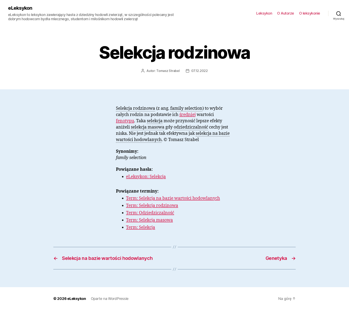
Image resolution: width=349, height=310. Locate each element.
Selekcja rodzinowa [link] (135, 108)
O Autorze (285, 13)
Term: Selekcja (140, 227)
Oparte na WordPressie (109, 298)
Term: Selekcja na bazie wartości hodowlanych (173, 198)
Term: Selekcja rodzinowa (152, 205)
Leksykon (264, 13)
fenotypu (125, 121)
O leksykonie (309, 13)
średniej (187, 114)
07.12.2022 (199, 71)
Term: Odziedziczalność (150, 213)
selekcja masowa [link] (147, 127)
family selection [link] (186, 108)
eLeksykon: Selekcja (146, 176)
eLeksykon (20, 8)
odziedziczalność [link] (191, 127)
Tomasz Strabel (168, 71)
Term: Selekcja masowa (149, 220)
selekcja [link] (155, 121)
